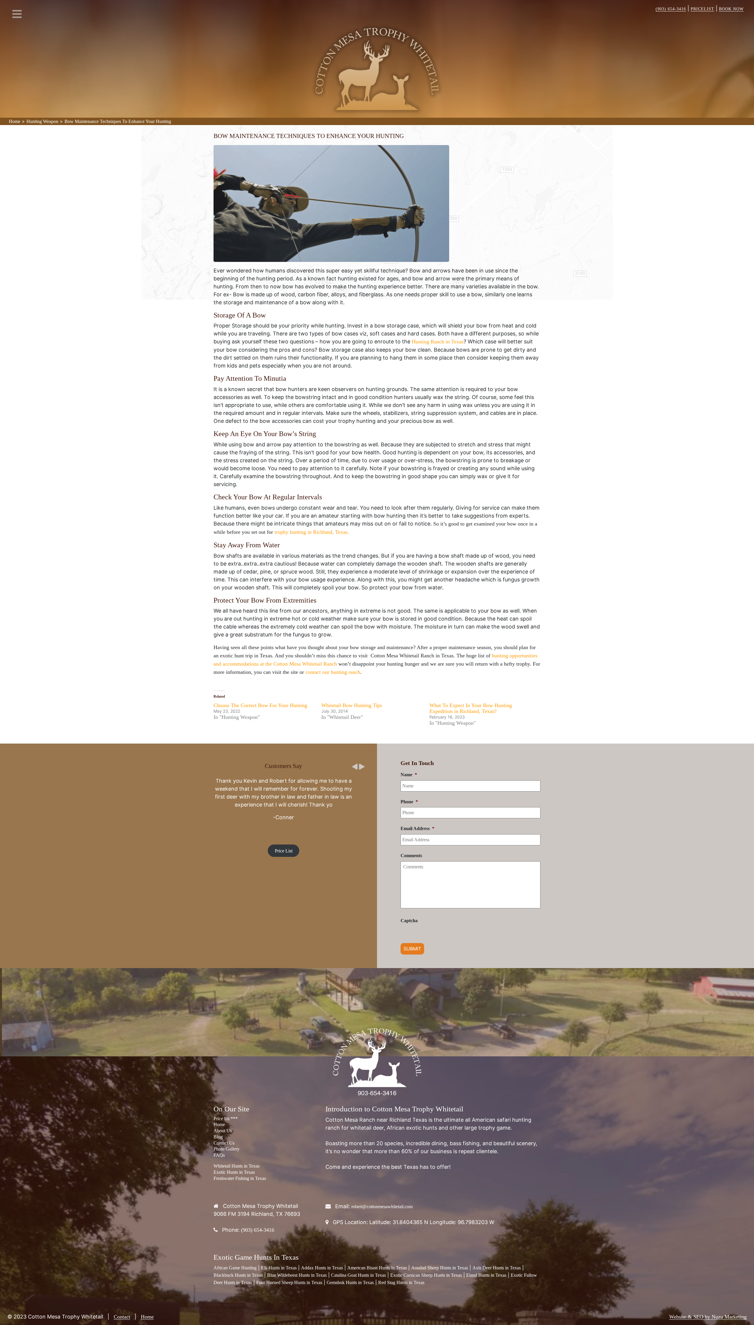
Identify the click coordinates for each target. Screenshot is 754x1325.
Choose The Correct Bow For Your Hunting (260, 705)
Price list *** (226, 1118)
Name (409, 774)
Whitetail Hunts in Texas (236, 1165)
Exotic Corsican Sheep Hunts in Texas (426, 1275)
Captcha (409, 920)
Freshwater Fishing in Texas (240, 1178)
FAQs (219, 1155)
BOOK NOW (731, 9)
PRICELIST (702, 9)
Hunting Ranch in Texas (438, 342)
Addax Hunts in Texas (322, 1267)
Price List (283, 837)
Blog (218, 1136)
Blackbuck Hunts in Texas (238, 1275)
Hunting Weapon (42, 121)
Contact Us (224, 1143)
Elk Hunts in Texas (279, 1267)
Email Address (417, 828)
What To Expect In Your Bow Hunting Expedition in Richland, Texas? (470, 708)
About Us (223, 1130)
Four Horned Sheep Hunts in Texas (289, 1282)
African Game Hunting (235, 1267)
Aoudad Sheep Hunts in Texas (439, 1267)
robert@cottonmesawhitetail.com (382, 1206)
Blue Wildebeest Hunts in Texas (297, 1275)
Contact (122, 1317)
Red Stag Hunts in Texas (401, 1282)
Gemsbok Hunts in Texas (350, 1282)
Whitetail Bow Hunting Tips (351, 705)
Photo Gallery (226, 1148)
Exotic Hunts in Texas (234, 1172)
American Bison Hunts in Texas (377, 1267)
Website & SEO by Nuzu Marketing (708, 1317)
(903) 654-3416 (671, 9)
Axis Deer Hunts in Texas (496, 1267)
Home (14, 121)
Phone (409, 801)
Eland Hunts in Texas (486, 1275)
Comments (411, 855)
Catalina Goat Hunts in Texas (358, 1275)
